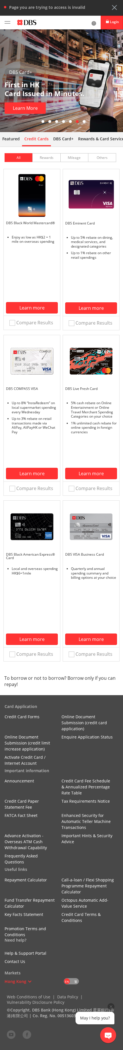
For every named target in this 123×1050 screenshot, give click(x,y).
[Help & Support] (94, 22)
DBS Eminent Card (80, 223)
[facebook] (27, 1034)
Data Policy (67, 997)
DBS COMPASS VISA (22, 388)
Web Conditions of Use (28, 997)
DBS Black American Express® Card (30, 556)
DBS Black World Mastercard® (30, 222)
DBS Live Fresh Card (81, 388)
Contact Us (15, 961)
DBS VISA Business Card (84, 554)
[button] (114, 7)
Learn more (32, 308)
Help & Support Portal (25, 953)
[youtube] (11, 1034)
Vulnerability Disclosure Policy (35, 1002)
